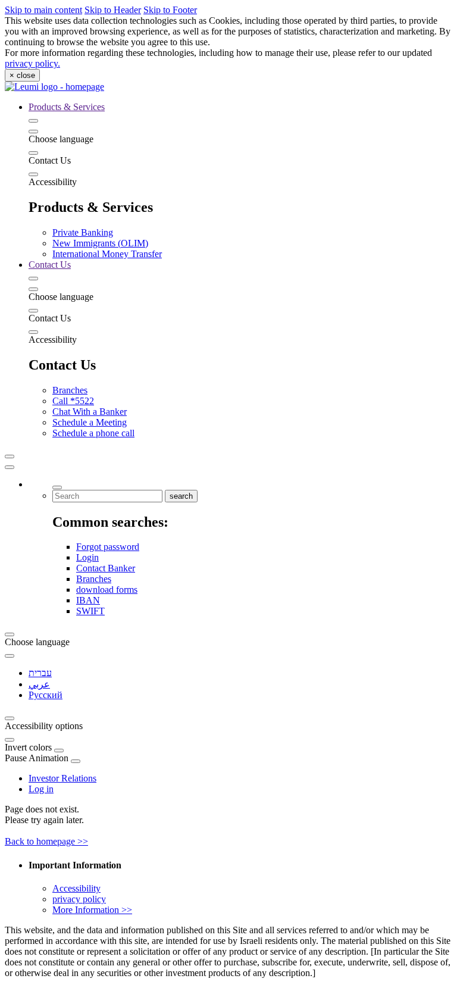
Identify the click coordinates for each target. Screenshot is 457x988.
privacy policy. (32, 63)
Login (87, 557)
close (22, 75)
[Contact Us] (33, 153)
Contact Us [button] (50, 264)
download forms (106, 589)
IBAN (88, 600)
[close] (9, 467)
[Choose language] (33, 131)
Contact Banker (105, 568)
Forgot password (107, 547)
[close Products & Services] (33, 121)
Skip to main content (43, 10)
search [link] (181, 496)
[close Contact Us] (33, 278)
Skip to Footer (170, 10)
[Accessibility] (33, 174)
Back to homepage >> (46, 841)
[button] (9, 456)
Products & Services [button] (67, 107)
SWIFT (90, 611)
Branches (93, 579)
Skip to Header (112, 10)
